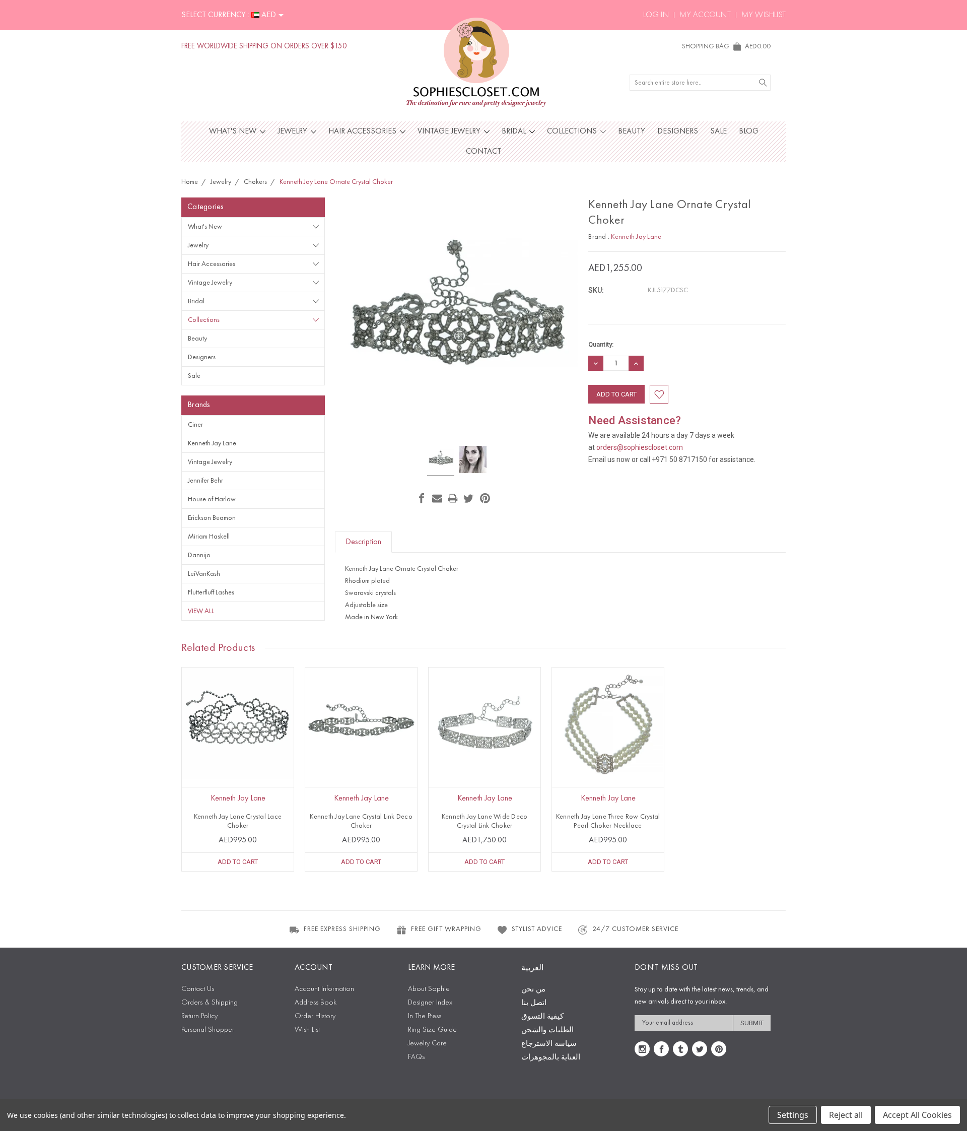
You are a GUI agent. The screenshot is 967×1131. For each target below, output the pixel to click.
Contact (483, 152)
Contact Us (197, 989)
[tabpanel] (238, 769)
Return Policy (199, 1016)
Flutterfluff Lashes (211, 592)
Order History (315, 1016)
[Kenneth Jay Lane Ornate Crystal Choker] (440, 461)
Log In (656, 15)
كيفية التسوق (542, 1017)
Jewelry (293, 131)
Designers (677, 131)
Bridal (515, 131)
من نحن (533, 989)
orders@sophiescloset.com (639, 447)
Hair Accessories (363, 131)
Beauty (631, 131)
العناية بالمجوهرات (550, 1057)
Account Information (324, 989)
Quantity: (600, 344)
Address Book (315, 1003)
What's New (233, 131)
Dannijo (199, 555)
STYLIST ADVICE (537, 929)
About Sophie (429, 989)
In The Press (424, 1016)
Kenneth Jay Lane (212, 443)
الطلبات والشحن (547, 1030)
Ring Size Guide (432, 1030)
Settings (792, 1114)
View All (201, 611)
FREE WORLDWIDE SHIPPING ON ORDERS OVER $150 (264, 46)
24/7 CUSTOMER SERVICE (635, 929)
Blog (748, 131)
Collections (573, 131)
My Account (705, 15)
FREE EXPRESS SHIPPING (342, 929)
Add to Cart (238, 862)
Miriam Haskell (209, 536)
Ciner (195, 424)
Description (363, 542)
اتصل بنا (533, 1003)
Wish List (307, 1030)
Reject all (846, 1114)
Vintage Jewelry (450, 131)
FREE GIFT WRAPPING (446, 929)
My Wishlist (763, 15)
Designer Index (430, 1003)
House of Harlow (212, 499)
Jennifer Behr (205, 480)
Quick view (237, 746)
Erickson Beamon (212, 517)
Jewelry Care (427, 1043)
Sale (718, 131)
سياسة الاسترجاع (549, 1044)
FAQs (416, 1057)
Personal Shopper (207, 1030)
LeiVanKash (204, 573)
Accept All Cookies (917, 1114)
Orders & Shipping (209, 1003)
